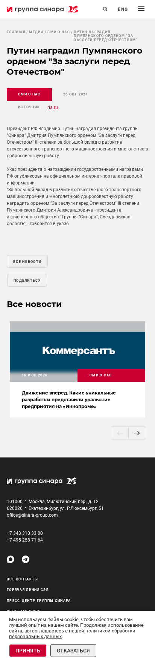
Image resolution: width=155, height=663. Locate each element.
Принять (27, 651)
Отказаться (73, 651)
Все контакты (22, 579)
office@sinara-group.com (32, 515)
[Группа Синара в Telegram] (25, 559)
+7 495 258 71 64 (25, 540)
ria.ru (52, 107)
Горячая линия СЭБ (28, 590)
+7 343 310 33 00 (25, 533)
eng (123, 9)
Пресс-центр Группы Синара (39, 601)
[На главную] (42, 9)
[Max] (10, 559)
